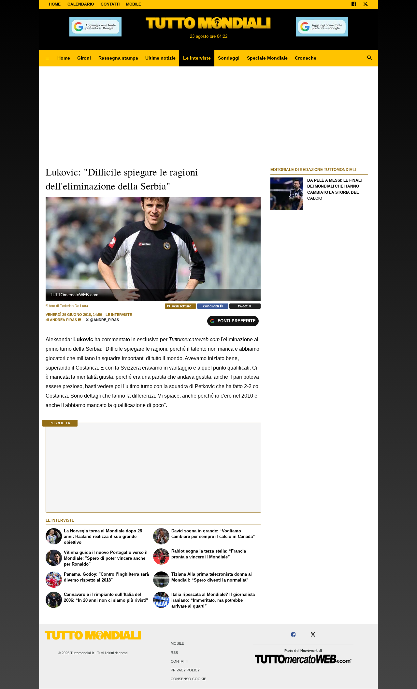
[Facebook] (354, 4)
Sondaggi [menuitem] (228, 58)
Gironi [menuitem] (84, 58)
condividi (211, 306)
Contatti (179, 661)
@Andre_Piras (104, 320)
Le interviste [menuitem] (197, 58)
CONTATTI (110, 4)
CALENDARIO (80, 4)
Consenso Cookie (188, 679)
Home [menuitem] (63, 58)
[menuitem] (47, 58)
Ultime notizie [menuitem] (160, 58)
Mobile (177, 644)
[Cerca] (370, 58)
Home (55, 4)
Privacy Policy (185, 670)
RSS (174, 652)
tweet (243, 306)
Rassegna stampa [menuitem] (118, 58)
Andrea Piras (63, 320)
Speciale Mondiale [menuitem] (267, 58)
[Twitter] (365, 4)
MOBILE (133, 4)
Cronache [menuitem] (305, 58)
